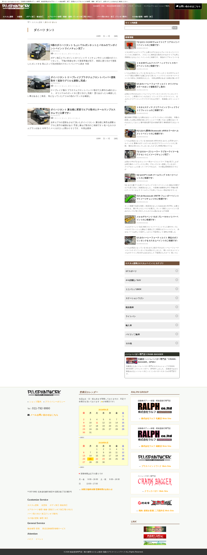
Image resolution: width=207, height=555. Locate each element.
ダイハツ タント (50, 22)
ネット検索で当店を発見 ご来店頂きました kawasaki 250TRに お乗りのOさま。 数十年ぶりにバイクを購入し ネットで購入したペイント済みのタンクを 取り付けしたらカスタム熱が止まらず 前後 (152, 208)
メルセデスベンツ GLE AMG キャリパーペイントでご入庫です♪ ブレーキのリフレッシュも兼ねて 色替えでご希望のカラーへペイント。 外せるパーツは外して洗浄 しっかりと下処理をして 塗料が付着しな (152, 229)
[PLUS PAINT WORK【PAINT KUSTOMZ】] (44, 393)
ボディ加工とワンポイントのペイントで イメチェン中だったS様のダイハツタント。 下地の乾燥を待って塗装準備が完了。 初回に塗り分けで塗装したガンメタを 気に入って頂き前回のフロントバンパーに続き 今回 (72, 61)
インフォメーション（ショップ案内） (157, 6)
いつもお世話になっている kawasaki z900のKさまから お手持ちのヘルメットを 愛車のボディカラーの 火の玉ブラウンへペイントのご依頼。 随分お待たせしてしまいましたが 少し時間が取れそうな (152, 143)
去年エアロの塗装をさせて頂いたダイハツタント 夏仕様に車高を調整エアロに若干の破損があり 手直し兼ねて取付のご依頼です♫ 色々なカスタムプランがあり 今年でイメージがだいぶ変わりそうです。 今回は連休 (71, 125)
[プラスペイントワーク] (155, 531)
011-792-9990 (41, 408)
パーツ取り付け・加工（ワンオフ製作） (112, 17)
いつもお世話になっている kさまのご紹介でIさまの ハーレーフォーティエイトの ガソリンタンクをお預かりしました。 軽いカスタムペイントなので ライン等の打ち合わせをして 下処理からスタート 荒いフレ (152, 250)
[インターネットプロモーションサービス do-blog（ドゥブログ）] (155, 544)
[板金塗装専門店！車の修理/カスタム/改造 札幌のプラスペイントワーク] (16, 6)
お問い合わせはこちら (189, 6)
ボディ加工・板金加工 (35, 17)
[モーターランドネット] (155, 538)
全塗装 (19, 17)
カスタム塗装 (8, 17)
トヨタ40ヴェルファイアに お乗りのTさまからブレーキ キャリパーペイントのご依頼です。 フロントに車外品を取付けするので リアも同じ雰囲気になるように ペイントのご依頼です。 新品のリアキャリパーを (152, 54)
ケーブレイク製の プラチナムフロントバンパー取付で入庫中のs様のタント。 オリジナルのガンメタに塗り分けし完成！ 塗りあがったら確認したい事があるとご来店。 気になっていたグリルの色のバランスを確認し (72, 93)
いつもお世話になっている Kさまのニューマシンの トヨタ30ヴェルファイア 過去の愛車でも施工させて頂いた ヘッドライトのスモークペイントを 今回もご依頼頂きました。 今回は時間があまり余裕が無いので (152, 75)
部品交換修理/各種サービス (116, 6)
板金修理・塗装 (98, 6)
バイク (130, 6)
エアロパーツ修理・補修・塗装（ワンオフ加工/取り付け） (70, 17)
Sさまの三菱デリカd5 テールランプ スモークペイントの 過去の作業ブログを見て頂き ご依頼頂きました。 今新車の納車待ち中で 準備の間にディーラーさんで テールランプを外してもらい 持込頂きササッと (152, 187)
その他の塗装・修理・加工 (142, 17)
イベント (138, 6)
